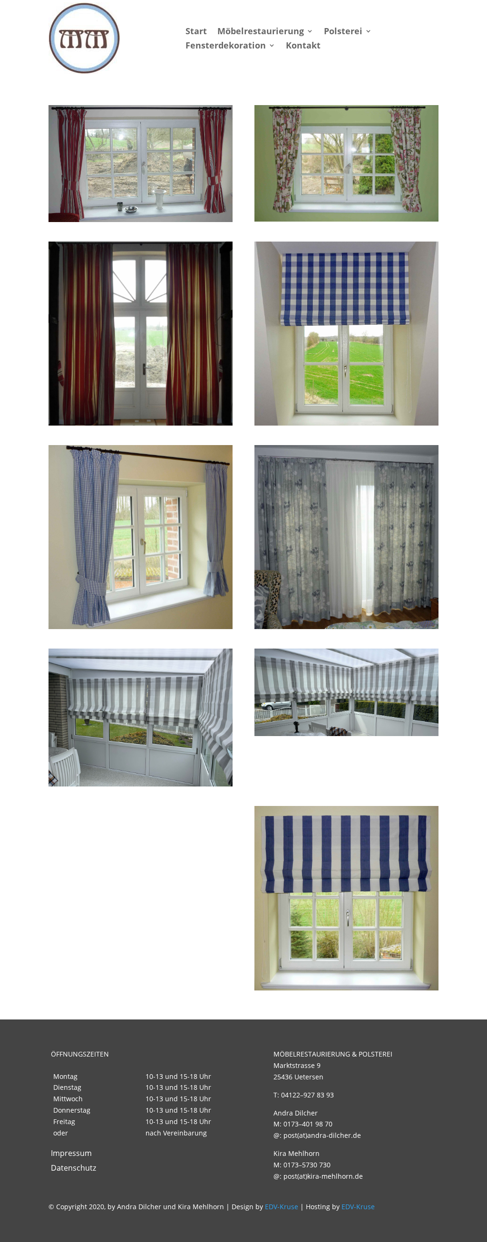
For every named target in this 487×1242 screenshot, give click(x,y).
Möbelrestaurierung (260, 32)
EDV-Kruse (281, 1206)
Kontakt (303, 46)
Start (196, 32)
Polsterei (343, 32)
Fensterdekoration (225, 46)
